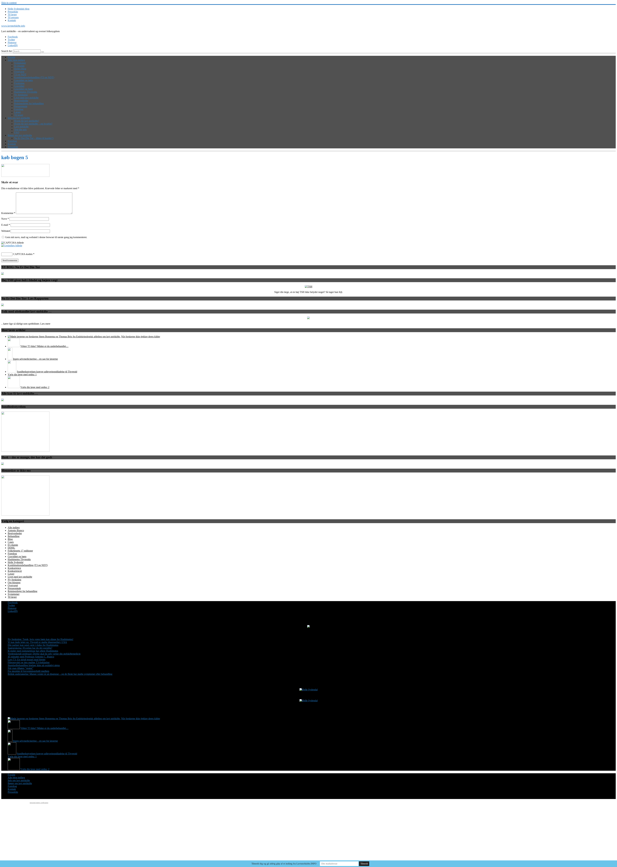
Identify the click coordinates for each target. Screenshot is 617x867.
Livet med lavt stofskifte (26, 97)
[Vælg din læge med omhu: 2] (14, 387)
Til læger (12, 14)
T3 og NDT (20, 74)
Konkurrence (14, 568)
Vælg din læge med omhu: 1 (22, 374)
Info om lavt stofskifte (19, 118)
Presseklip (13, 11)
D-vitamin (19, 65)
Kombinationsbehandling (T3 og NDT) (34, 77)
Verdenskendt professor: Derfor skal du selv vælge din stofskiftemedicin (44, 653)
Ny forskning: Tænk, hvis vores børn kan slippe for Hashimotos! (40, 639)
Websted (5, 231)
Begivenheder (21, 100)
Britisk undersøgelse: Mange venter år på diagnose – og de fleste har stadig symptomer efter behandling (60, 674)
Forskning (19, 83)
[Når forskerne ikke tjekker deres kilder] (64, 336)
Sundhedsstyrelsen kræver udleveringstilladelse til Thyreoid (47, 371)
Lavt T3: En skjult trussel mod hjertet (26, 659)
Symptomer (20, 63)
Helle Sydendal (15, 562)
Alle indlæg (14, 527)
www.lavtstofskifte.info (13, 25)
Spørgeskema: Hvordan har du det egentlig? (30, 648)
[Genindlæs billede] (11, 245)
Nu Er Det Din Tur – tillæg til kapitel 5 (34, 138)
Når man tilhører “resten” (20, 668)
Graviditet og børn (23, 80)
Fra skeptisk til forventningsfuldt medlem (28, 671)
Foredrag (18, 109)
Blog (10, 539)
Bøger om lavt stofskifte (20, 135)
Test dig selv (20, 129)
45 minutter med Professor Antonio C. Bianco (31, 656)
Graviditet (19, 86)
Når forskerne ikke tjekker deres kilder (140, 336)
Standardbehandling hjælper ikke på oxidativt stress (34, 665)
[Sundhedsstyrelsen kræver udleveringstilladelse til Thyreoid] (12, 371)
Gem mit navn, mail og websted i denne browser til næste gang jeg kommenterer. (46, 237)
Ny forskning (21, 94)
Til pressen (13, 17)
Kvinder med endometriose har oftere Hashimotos (33, 650)
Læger (17, 112)
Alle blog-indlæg (16, 60)
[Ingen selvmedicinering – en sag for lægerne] (10, 359)
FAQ (16, 132)
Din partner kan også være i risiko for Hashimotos (33, 645)
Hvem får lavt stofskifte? (26, 120)
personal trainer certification (39, 802)
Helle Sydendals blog (18, 8)
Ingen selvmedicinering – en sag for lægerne (35, 359)
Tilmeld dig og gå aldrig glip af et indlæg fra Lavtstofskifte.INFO (283, 863)
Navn (5, 218)
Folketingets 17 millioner (20, 550)
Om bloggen (14, 582)
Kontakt (12, 20)
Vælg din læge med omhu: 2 (34, 387)
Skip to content (9, 2)
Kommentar (8, 213)
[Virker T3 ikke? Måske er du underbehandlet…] (14, 346)
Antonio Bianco (16, 530)
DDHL (11, 547)
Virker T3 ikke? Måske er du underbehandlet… (44, 346)
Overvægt (19, 71)
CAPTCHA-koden (22, 254)
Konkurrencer (15, 571)
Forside (11, 57)
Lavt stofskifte (21, 126)
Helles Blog (20, 68)
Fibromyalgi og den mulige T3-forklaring (28, 662)
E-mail (5, 224)
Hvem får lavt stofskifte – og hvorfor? (33, 123)
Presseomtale (20, 106)
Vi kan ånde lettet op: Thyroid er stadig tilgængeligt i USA (37, 642)
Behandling (13, 536)
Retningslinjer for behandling (29, 103)
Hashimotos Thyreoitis (25, 92)
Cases (11, 542)
